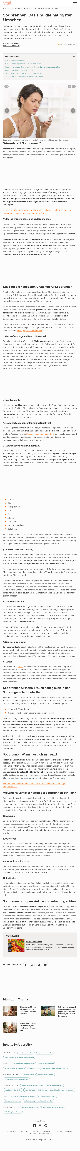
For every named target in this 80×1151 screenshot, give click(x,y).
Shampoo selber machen (13, 1101)
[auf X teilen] (32, 964)
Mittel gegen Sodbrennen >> (29, 331)
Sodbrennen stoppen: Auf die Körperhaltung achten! (24, 76)
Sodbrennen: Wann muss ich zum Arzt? (19, 70)
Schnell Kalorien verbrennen (14, 1068)
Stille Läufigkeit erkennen (13, 1112)
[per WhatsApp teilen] (38, 964)
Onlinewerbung (45, 1134)
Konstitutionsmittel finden (13, 1090)
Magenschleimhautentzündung (40, 434)
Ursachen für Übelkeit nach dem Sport (53, 1068)
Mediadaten (69, 1131)
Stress (20, 667)
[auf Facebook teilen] (25, 964)
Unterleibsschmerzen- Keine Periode (16, 1079)
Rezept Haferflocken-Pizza (44, 1053)
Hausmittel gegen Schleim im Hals (36, 1090)
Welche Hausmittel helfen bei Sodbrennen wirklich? (24, 73)
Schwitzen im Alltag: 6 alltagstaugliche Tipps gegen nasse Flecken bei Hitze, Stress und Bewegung (67, 1011)
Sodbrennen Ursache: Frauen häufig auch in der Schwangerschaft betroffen (32, 67)
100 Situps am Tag (32, 1068)
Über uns (32, 1134)
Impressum (46, 1131)
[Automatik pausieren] (69, 86)
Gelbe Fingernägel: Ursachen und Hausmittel (38, 1101)
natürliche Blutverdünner (54, 1085)
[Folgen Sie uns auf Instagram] (40, 1125)
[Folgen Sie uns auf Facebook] (34, 1125)
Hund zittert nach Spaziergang (29, 1107)
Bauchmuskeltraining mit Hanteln (24, 1063)
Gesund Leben (9, 1053)
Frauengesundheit (11, 1075)
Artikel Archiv (24, 1131)
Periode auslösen (28, 1074)
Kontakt (35, 1131)
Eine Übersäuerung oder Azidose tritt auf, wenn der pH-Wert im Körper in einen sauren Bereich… (50, 949)
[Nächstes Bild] (73, 110)
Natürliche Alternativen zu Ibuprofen (62, 1090)
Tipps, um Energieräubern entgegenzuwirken (19, 1057)
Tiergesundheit (9, 1107)
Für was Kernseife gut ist (48, 1096)
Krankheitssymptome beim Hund (53, 1107)
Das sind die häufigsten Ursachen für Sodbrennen (23, 64)
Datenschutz (57, 1131)
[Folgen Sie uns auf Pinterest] (46, 1125)
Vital (7, 2)
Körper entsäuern (34, 942)
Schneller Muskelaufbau (46, 1063)
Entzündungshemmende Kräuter (32, 1085)
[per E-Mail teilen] (45, 964)
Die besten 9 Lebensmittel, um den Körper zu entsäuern (49, 945)
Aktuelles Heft (11, 1131)
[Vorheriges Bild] (7, 110)
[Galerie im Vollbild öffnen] (74, 86)
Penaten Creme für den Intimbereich (24, 1096)
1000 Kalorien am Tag (25, 1053)
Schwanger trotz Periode (45, 1074)
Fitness (6, 1064)
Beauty (6, 1096)
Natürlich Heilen (10, 1085)
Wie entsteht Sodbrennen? (15, 61)
